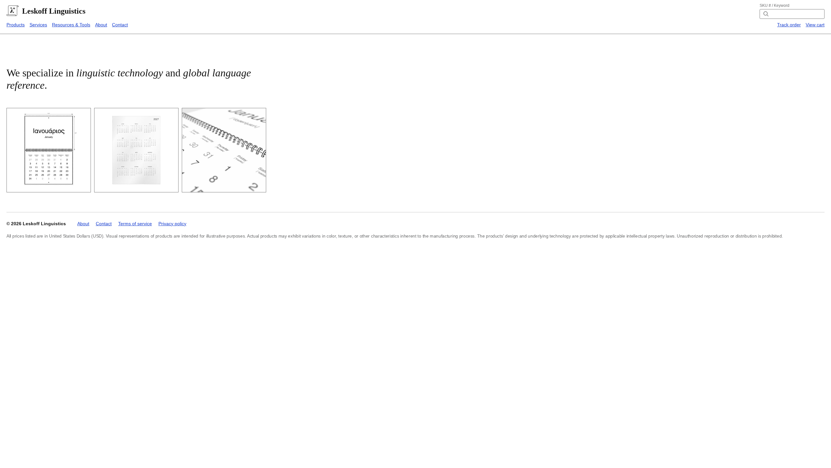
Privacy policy (172, 223)
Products (15, 24)
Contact (120, 24)
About (101, 24)
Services (38, 24)
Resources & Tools (71, 24)
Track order (789, 24)
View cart (815, 24)
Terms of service (135, 223)
